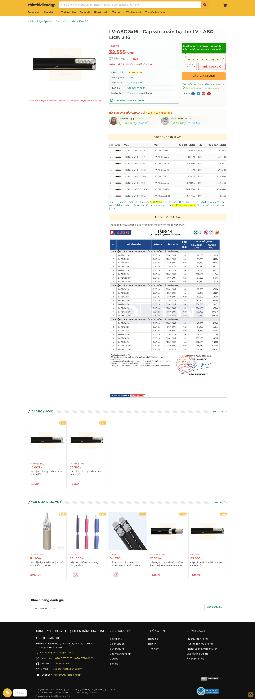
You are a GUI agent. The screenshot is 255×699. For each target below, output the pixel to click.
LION (130, 77)
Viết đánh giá (214, 607)
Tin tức (116, 12)
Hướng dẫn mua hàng (200, 643)
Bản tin (152, 643)
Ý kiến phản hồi (196, 658)
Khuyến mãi (101, 12)
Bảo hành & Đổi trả (198, 653)
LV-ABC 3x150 (162, 196)
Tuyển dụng (117, 648)
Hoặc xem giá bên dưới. (211, 49)
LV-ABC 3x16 (161, 150)
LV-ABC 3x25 (161, 157)
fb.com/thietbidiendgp (67, 674)
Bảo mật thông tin (120, 653)
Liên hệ (114, 658)
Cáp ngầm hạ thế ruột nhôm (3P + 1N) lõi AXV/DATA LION (166, 564)
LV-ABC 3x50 (161, 170)
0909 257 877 (62, 663)
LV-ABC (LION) (135, 82)
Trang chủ (33, 12)
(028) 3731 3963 (63, 658)
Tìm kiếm (153, 648)
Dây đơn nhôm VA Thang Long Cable (84, 564)
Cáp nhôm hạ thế (137, 88)
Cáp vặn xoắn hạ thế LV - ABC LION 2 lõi (86, 473)
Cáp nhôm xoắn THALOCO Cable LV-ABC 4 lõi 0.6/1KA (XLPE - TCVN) (125, 564)
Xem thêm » (220, 411)
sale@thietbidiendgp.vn (68, 668)
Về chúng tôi (133, 12)
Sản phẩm (50, 12)
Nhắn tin (142, 123)
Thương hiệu (68, 12)
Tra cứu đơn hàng (155, 12)
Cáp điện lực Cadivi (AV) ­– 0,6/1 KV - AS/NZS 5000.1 (47, 564)
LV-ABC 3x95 (161, 183)
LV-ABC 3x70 (161, 176)
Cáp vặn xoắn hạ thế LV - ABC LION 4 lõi (46, 473)
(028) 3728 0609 (84, 658)
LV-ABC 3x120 (162, 189)
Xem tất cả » (219, 502)
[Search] (205, 4)
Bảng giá (85, 12)
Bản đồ (114, 663)
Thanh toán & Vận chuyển (202, 648)
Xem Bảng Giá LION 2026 (129, 100)
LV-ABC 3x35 (161, 163)
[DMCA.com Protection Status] (210, 679)
